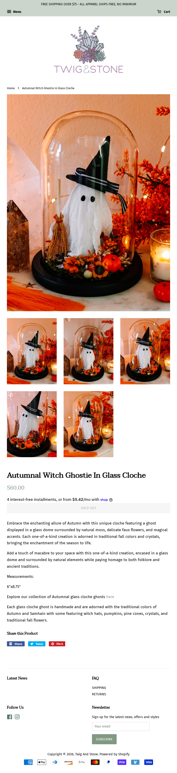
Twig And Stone (86, 754)
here (110, 596)
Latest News (17, 678)
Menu (16, 12)
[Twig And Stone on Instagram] (17, 718)
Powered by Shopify (115, 754)
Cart (166, 12)
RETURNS (99, 694)
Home (11, 88)
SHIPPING (99, 688)
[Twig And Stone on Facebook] (9, 718)
